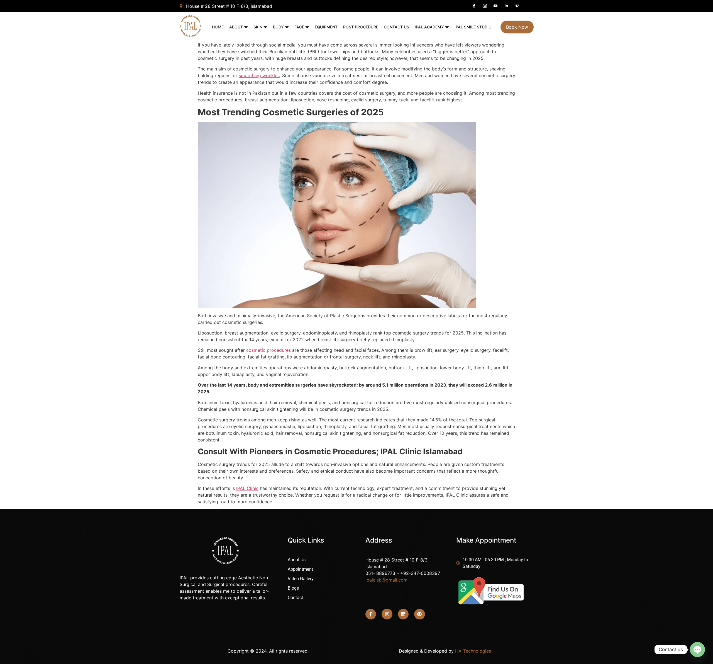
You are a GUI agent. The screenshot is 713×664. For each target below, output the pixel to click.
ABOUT (236, 27)
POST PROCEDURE (360, 27)
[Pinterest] (419, 614)
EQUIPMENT (326, 27)
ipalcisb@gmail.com (386, 580)
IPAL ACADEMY (429, 27)
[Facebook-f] (370, 614)
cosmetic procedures (268, 350)
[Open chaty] (697, 649)
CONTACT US (396, 27)
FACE (299, 27)
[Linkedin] (403, 614)
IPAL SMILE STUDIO (473, 27)
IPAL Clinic (247, 488)
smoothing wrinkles (259, 75)
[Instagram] (387, 614)
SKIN (257, 27)
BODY (278, 27)
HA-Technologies (473, 651)
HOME (218, 27)
